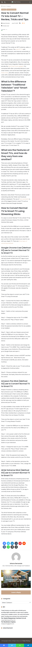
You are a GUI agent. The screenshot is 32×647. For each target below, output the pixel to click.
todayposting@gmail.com (7, 623)
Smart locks (4, 72)
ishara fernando (6, 23)
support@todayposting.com (8, 620)
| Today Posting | (26, 640)
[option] (16, 579)
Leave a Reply (16, 592)
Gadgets (8, 6)
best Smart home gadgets (15, 66)
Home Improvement (11, 9)
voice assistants (24, 199)
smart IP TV (19, 49)
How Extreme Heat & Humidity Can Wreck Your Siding (16, 580)
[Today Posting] (16, 2)
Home (4, 6)
